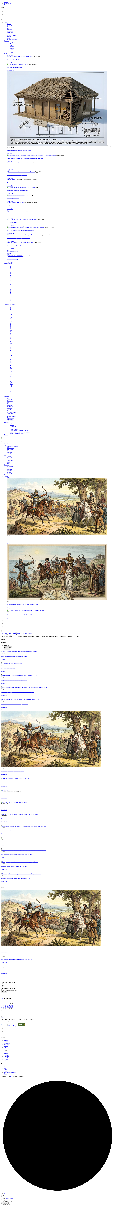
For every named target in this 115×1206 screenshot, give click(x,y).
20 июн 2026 (10, 233)
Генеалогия (10, 413)
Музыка (9, 254)
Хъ (11, 368)
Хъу (11, 369)
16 (12, 1005)
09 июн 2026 (10, 153)
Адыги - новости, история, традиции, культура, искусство (16, 633)
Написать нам (7, 3)
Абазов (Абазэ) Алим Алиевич (13, 198)
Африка (9, 463)
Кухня (8, 38)
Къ (11, 338)
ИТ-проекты (10, 448)
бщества (9, 472)
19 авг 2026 (4, 707)
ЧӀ (10, 379)
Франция (12, 43)
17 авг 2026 (4, 671)
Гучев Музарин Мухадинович (13, 205)
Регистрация (7, 1194)
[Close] (1, 441)
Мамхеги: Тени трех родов (12, 214)
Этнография (10, 32)
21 (9, 1007)
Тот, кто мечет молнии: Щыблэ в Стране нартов (16, 245)
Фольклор (9, 408)
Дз (10, 319)
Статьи (6, 22)
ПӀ (10, 354)
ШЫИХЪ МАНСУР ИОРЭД (12, 259)
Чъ (10, 378)
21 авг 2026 (4, 973)
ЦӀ (10, 375)
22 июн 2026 (10, 225)
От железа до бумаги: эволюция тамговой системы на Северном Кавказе (15, 878)
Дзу (11, 320)
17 (1, 1007)
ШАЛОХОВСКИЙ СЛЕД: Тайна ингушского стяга (17, 222)
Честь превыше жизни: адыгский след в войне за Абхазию (18, 238)
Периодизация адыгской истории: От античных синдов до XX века (14, 680)
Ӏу (10, 395)
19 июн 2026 (10, 241)
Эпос (8, 28)
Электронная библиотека (10, 1072)
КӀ (10, 341)
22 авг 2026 (4, 962)
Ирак (11, 52)
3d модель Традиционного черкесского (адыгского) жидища (19, 150)
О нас (5, 4)
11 (3, 1005)
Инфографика (10, 55)
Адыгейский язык (12, 416)
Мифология (10, 31)
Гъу (11, 314)
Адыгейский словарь (9, 304)
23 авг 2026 (10, 178)
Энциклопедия (8, 263)
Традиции (6, 1056)
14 (9, 1005)
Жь (11, 330)
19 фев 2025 (10, 262)
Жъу (11, 328)
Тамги (8, 415)
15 (11, 1005)
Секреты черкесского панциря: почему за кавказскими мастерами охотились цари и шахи (25, 158)
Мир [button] (5, 455)
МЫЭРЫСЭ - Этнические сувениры (20, 432)
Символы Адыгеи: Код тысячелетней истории (16, 165)
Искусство (10, 26)
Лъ (11, 345)
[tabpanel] (57, 681)
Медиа (5, 53)
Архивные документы (13, 39)
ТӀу (11, 362)
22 (11, 1007)
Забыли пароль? (9, 1198)
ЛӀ (10, 347)
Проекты (6, 422)
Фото (8, 170)
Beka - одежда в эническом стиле (19, 430)
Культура (9, 25)
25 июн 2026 (10, 218)
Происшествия (11, 470)
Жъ (11, 327)
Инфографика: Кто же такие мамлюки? (15, 67)
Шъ (11, 382)
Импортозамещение (12, 446)
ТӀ (10, 361)
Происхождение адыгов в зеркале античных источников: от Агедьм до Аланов (22, 604)
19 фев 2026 (10, 169)
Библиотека (7, 396)
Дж (11, 317)
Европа (9, 456)
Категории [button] (6, 465)
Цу (11, 374)
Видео (8, 210)
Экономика (10, 466)
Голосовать (4, 991)
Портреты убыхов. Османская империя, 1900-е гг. (17, 175)
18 (3, 1007)
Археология (10, 34)
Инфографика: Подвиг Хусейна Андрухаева (16, 59)
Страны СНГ (10, 460)
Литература (10, 29)
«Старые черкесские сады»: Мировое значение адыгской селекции (14, 656)
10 (1, 1005)
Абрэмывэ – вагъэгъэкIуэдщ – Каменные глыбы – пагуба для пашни (14, 818)
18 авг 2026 (4, 659)
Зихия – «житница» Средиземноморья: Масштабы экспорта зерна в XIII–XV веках (17, 854)
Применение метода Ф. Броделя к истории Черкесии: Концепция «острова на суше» (17, 692)
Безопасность (10, 449)
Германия (12, 42)
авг (8, 477)
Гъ (10, 313)
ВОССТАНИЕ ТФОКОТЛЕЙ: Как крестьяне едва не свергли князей (20, 230)
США (11, 45)
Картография (10, 418)
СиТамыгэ (13, 426)
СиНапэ (12, 425)
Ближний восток (11, 458)
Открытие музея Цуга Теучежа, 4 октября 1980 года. (17, 190)
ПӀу (11, 355)
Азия (8, 462)
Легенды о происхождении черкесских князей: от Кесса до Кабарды (20, 614)
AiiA (11, 1076)
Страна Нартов (14, 429)
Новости (6, 435)
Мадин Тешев (9, 182)
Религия (9, 36)
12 (5, 1005)
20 (7, 1007)
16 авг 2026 (4, 695)
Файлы (9, 253)
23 (12, 1007)
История (9, 24)
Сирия (11, 49)
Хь (11, 371)
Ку (10, 337)
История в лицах (11, 35)
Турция (12, 48)
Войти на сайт (4, 1203)
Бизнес (9, 453)
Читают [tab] (6, 645)
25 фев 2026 (10, 161)
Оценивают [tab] (7, 648)
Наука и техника (8, 474)
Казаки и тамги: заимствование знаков (8, 668)
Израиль (12, 46)
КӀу (11, 343)
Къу (11, 340)
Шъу (11, 384)
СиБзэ (11, 423)
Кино (8, 250)
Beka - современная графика (17, 433)
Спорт (8, 467)
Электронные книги (12, 251)
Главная (6, 443)
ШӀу (11, 386)
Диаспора (6, 41)
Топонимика (10, 420)
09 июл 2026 (10, 62)
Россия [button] (5, 445)
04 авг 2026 (10, 201)
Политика (9, 469)
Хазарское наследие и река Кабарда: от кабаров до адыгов (18, 538)
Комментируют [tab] (7, 647)
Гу (10, 311)
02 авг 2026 (10, 209)
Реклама (6, 2)
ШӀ (11, 385)
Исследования (10, 452)
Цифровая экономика (12, 450)
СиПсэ (12, 427)
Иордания (12, 50)
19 (5, 1007)
